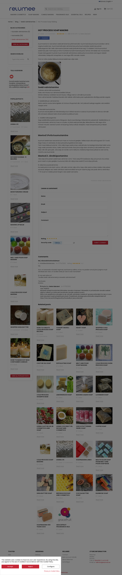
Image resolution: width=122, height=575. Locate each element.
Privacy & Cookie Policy (51, 571)
